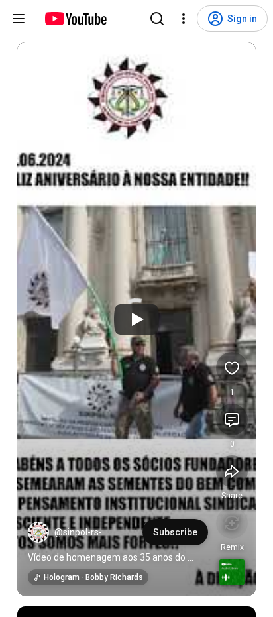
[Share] (232, 471)
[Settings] (183, 19)
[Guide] (19, 19)
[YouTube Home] (75, 18)
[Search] (157, 19)
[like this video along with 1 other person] (232, 368)
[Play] (136, 319)
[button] (38, 532)
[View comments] (232, 419)
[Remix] (232, 523)
